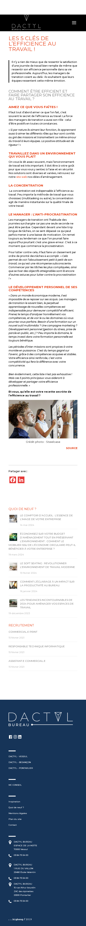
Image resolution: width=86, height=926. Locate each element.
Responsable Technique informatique (37, 646)
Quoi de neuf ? (16, 807)
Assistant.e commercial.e (27, 660)
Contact (13, 825)
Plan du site (15, 819)
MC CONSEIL (15, 785)
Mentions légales (18, 813)
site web (21, 176)
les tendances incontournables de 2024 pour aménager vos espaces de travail (47, 603)
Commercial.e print (23, 631)
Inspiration (14, 801)
